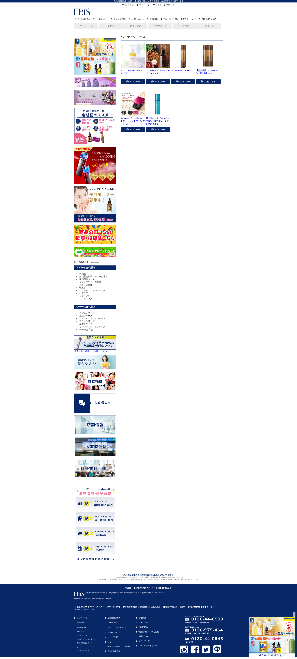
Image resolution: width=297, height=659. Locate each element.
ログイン (129, 5)
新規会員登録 (83, 19)
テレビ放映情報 (170, 19)
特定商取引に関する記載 (174, 606)
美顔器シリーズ (87, 313)
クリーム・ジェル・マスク (92, 290)
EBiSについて (189, 19)
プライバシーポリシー (84, 609)
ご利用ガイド (101, 19)
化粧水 (82, 287)
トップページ (82, 618)
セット (79, 647)
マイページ (144, 5)
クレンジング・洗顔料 (90, 282)
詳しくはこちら (133, 81)
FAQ (92, 606)
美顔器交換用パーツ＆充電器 (93, 276)
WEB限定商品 (86, 329)
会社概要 (144, 606)
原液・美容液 (85, 285)
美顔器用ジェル (87, 279)
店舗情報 (153, 19)
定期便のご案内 (114, 618)
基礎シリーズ (85, 324)
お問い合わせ (137, 19)
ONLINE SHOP (209, 19)
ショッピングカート (165, 5)
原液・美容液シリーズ (84, 643)
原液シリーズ (85, 315)
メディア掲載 (113, 637)
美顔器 (111, 26)
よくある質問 (120, 19)
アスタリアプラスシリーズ (92, 318)
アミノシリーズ (87, 321)
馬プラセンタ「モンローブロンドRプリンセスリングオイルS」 (158, 121)
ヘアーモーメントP (180, 70)
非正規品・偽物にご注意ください (90, 351)
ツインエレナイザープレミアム (118, 627)
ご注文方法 (155, 606)
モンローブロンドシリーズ (92, 326)
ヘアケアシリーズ (83, 651)
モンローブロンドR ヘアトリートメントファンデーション (132, 121)
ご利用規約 (143, 627)
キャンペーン (86, 26)
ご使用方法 (112, 622)
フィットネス (85, 298)
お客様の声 (82, 606)
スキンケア (135, 26)
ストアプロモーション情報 (108, 606)
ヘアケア (184, 26)
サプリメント (160, 26)
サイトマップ (208, 606)
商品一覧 (209, 26)
